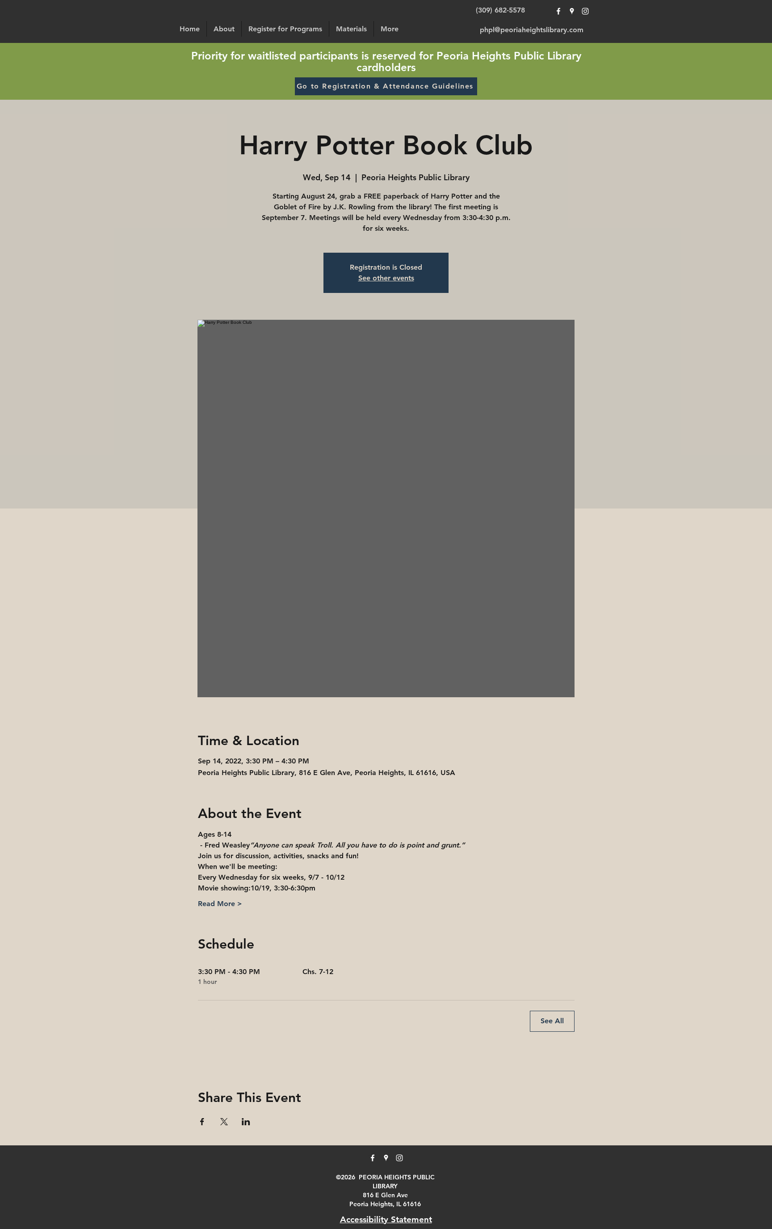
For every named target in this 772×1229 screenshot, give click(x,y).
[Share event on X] (224, 1121)
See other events (386, 278)
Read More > (220, 903)
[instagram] (585, 11)
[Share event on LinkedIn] (246, 1121)
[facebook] (558, 11)
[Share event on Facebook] (202, 1121)
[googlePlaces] (571, 11)
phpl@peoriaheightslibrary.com (531, 29)
